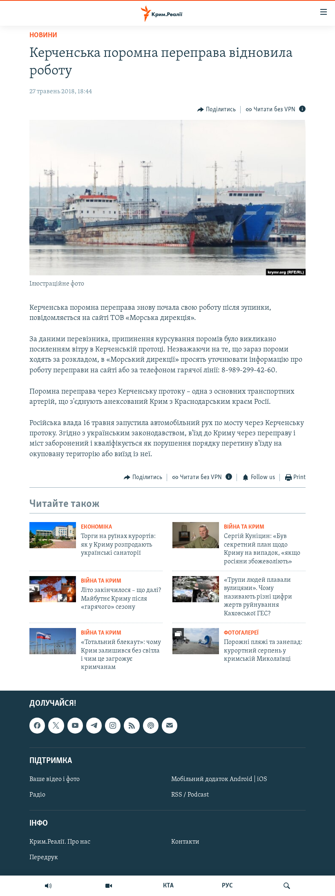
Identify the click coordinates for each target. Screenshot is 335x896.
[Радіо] (48, 886)
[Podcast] (151, 725)
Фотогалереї (241, 633)
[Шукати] (287, 886)
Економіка (96, 527)
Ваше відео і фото (54, 779)
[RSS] (131, 725)
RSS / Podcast (190, 795)
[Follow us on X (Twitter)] (56, 725)
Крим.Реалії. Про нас (59, 842)
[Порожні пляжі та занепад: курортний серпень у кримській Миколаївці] (195, 641)
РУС (227, 885)
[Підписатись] (169, 725)
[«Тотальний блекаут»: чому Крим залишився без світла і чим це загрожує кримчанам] (52, 641)
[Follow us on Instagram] (113, 725)
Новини (43, 35)
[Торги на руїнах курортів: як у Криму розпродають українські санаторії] (52, 535)
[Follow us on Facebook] (37, 725)
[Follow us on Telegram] (94, 725)
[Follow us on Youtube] (75, 725)
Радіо (37, 795)
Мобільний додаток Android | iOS (219, 779)
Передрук (43, 857)
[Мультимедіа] (108, 886)
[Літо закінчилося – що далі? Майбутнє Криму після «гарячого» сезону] (52, 589)
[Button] (216, 109)
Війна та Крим (244, 527)
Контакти (185, 842)
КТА (168, 885)
